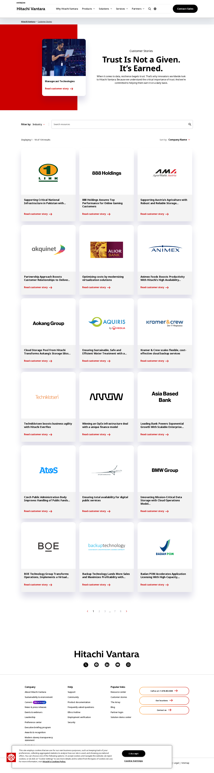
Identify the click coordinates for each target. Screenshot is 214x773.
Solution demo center (121, 717)
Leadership (30, 717)
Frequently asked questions (81, 707)
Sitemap (185, 762)
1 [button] (93, 611)
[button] (149, 8)
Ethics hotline (74, 712)
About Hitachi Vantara (35, 692)
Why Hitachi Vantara (67, 8)
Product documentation (79, 702)
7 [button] (114, 611)
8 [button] (120, 611)
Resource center (118, 692)
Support (71, 692)
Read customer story (57, 88)
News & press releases (35, 707)
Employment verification (79, 717)
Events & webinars (33, 712)
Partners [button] (136, 8)
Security (71, 722)
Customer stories (119, 697)
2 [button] (99, 611)
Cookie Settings (133, 760)
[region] (92, 756)
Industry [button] (37, 124)
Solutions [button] (104, 8)
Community (73, 697)
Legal (176, 762)
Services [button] (120, 8)
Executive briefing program (38, 727)
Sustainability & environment (39, 697)
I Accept (134, 753)
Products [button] (87, 8)
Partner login (117, 712)
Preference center (33, 722)
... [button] (110, 611)
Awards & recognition (35, 732)
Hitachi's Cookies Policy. (54, 761)
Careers (28, 702)
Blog (113, 707)
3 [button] (105, 611)
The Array (115, 702)
